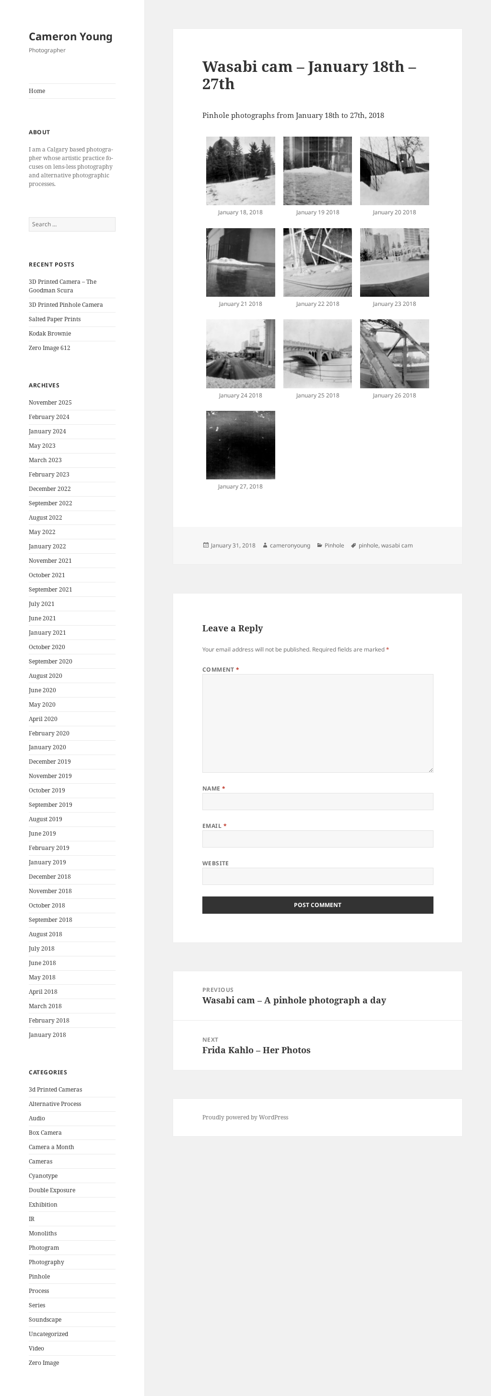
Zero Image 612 (49, 348)
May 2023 (42, 446)
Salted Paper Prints (55, 319)
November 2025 (50, 402)
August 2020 (45, 676)
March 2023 (45, 460)
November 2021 (50, 561)
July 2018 (42, 948)
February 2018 (49, 1020)
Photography (46, 1262)
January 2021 (47, 632)
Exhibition (43, 1204)
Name (214, 788)
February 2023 (49, 474)
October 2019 (47, 790)
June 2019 (42, 833)
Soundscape (45, 1319)
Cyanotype (43, 1176)
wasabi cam (397, 545)
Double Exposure (52, 1190)
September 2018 (50, 920)
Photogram (44, 1248)
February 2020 (49, 733)
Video (36, 1348)
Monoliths (43, 1233)
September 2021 (50, 589)
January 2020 (47, 747)
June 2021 (42, 618)
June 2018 (42, 963)
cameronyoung (290, 545)
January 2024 (47, 431)
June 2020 (42, 690)
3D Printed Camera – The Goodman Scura (62, 286)
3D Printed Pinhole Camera (66, 305)
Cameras (40, 1161)
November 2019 (50, 776)
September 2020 (50, 661)
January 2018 (47, 1035)
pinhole (368, 545)
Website (215, 863)
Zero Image (44, 1363)
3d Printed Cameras (55, 1089)
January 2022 (47, 546)
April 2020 (43, 719)
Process (39, 1291)
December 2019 (50, 761)
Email (214, 826)
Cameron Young (71, 36)
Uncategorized (48, 1334)
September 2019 (50, 805)
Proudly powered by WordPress (245, 1117)
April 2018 (43, 992)
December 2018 (50, 876)
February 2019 (49, 848)
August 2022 (45, 517)
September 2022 (50, 503)
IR (32, 1219)
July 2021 (42, 604)
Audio (37, 1118)
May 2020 (42, 704)
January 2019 (47, 862)
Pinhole (39, 1276)
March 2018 (45, 1006)
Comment (221, 669)
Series (37, 1305)
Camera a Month (51, 1147)
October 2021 (47, 575)
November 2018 (50, 891)
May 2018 (42, 977)
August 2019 (45, 819)
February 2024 (49, 417)
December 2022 (50, 489)
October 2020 (47, 647)
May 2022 (42, 532)
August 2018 (45, 934)
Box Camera (45, 1132)
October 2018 (47, 905)
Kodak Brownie (50, 333)
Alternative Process (55, 1104)
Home (37, 91)
